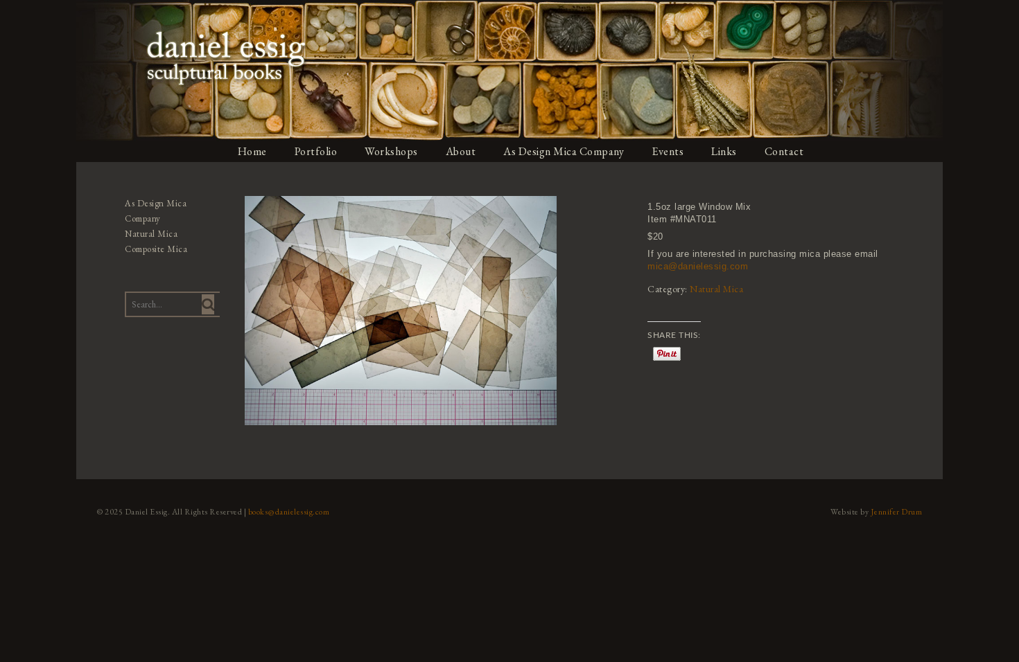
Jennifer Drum (897, 511)
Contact (784, 151)
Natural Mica (716, 289)
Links (724, 151)
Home (252, 151)
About (461, 151)
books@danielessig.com (289, 511)
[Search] (208, 304)
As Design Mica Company (563, 151)
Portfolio (316, 151)
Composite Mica (156, 249)
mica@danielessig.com (697, 266)
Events (667, 151)
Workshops (391, 151)
